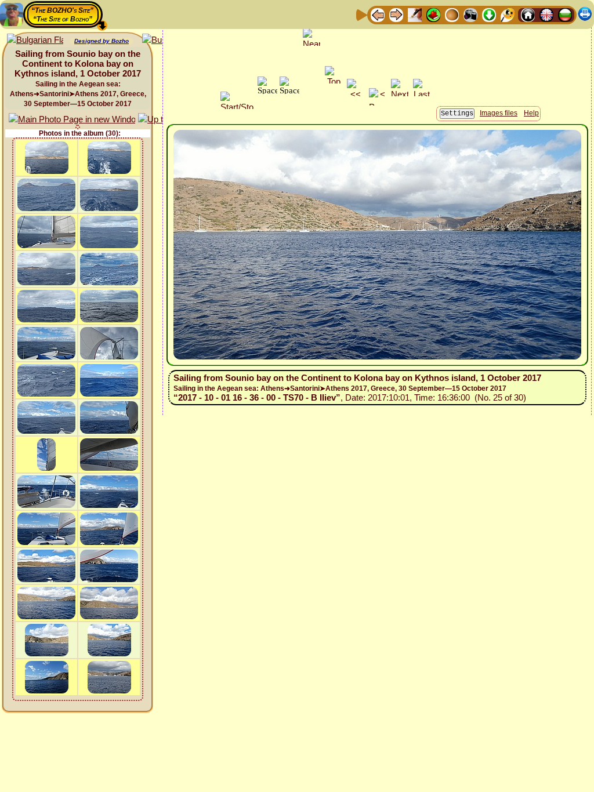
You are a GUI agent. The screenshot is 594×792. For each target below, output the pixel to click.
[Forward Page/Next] (396, 14)
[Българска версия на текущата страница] (35, 40)
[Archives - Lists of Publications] (415, 14)
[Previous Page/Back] (378, 14)
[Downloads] (489, 14)
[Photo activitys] (470, 14)
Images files (498, 113)
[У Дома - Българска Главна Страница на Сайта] (565, 14)
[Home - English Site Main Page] (546, 14)
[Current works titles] (452, 14)
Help (531, 113)
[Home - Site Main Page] (528, 14)
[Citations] (433, 14)
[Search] (508, 14)
